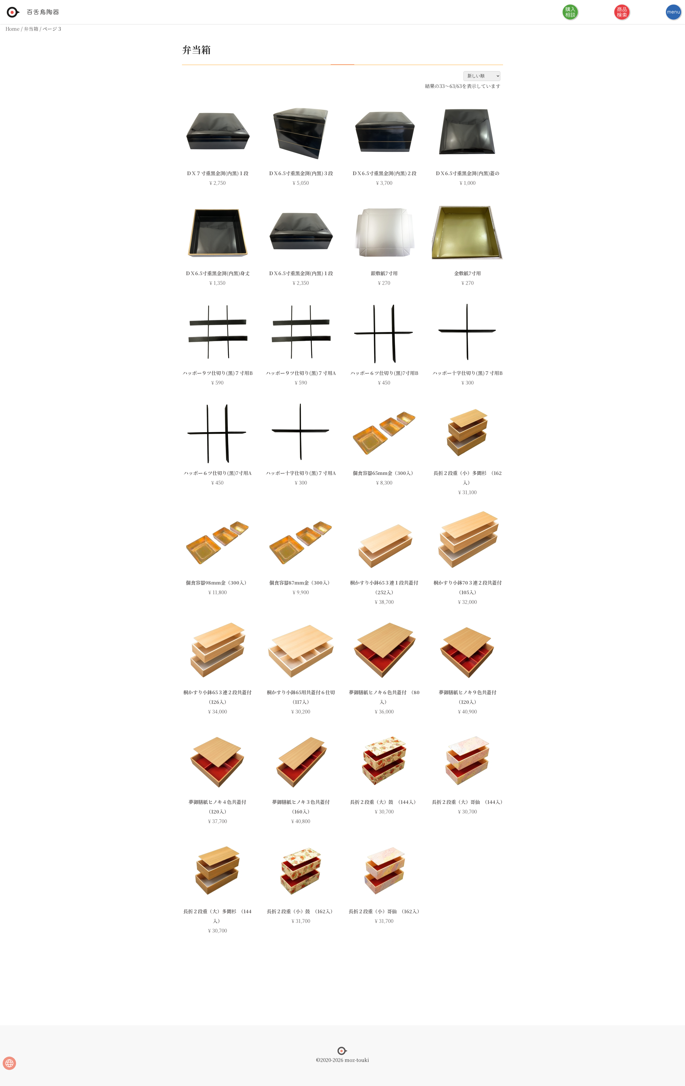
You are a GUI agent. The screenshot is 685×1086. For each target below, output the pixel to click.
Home (12, 28)
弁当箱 (31, 28)
